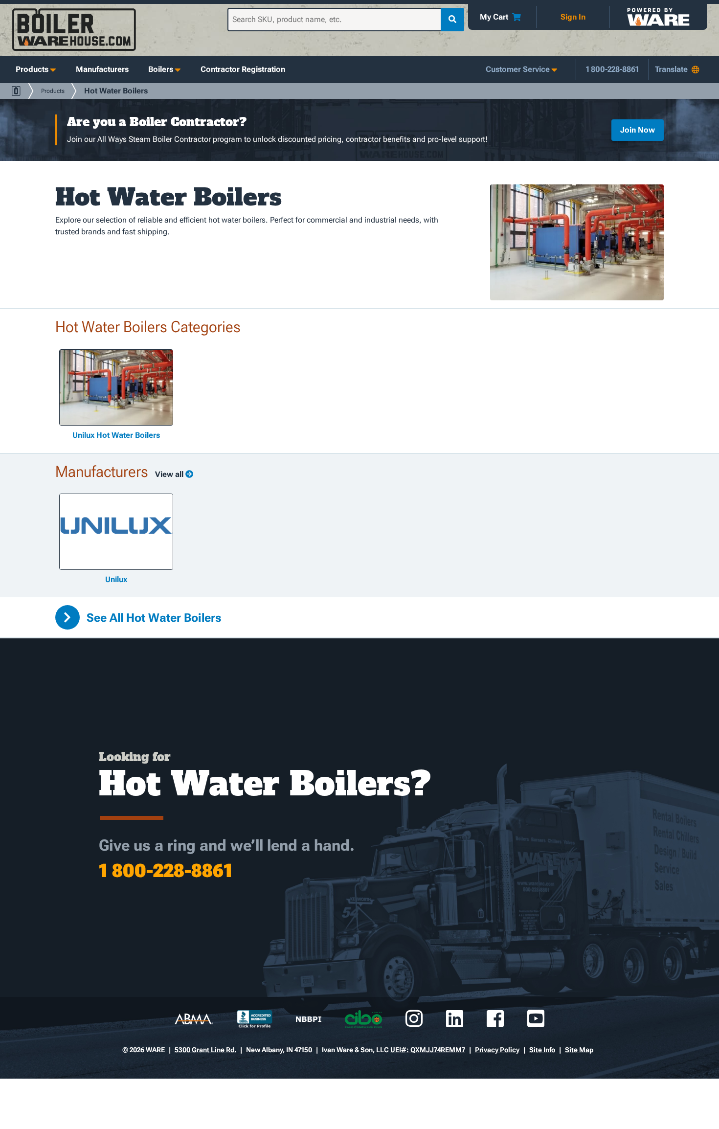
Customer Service (518, 69)
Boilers (160, 69)
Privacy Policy (497, 1050)
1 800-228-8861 (612, 69)
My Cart (494, 17)
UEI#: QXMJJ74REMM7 (427, 1050)
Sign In (573, 17)
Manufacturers (102, 69)
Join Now (637, 130)
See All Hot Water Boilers (153, 618)
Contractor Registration (243, 69)
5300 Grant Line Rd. (205, 1050)
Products (32, 69)
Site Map (579, 1050)
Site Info (542, 1050)
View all (170, 474)
